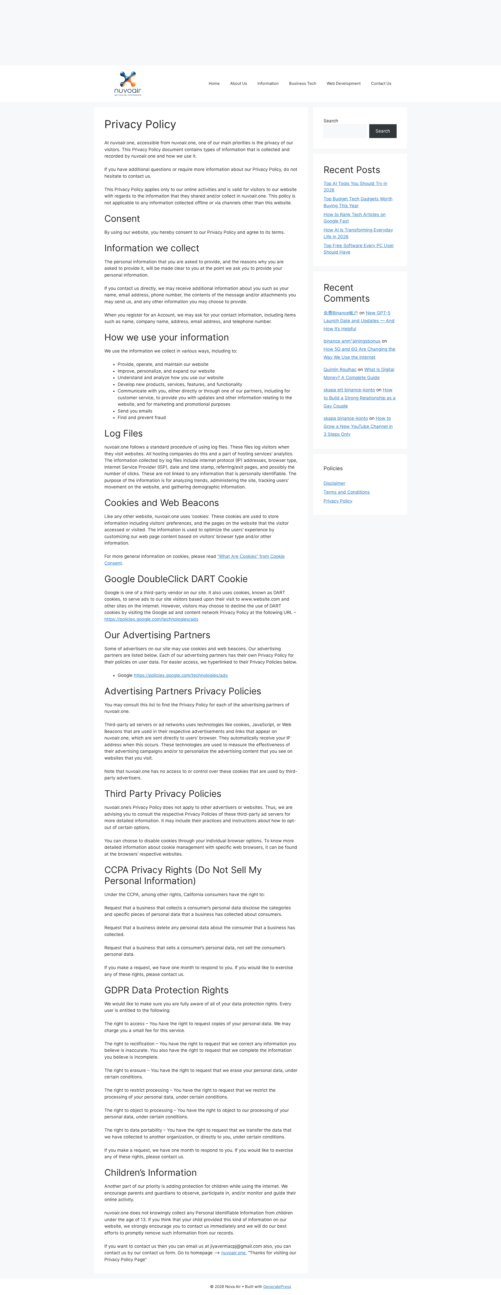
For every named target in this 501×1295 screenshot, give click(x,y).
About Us (238, 83)
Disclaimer (334, 483)
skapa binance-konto (346, 418)
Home (214, 83)
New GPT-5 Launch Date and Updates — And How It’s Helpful (359, 320)
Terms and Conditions (347, 492)
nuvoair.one (233, 1252)
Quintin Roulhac (340, 369)
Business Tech (302, 83)
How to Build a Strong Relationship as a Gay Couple (360, 397)
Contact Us (381, 83)
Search (331, 120)
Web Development (344, 83)
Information (268, 83)
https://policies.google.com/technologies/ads (151, 619)
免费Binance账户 (341, 312)
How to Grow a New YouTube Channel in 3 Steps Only (358, 426)
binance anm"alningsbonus (352, 341)
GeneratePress (277, 1286)
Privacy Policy (338, 501)
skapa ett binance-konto (349, 389)
